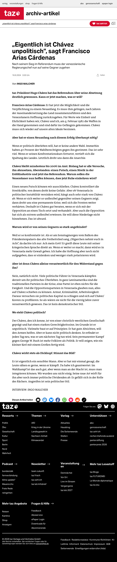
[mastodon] (100, 408)
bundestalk (7, 471)
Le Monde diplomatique (101, 480)
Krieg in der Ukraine (41, 427)
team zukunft (37, 471)
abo (92, 422)
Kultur (5, 436)
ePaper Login (37, 519)
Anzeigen (7, 524)
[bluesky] (106, 408)
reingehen (7, 492)
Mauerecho (7, 484)
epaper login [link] (107, 3)
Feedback (36, 510)
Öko (4, 427)
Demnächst (66, 472)
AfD (33, 422)
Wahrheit (6, 453)
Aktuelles (65, 422)
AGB (108, 544)
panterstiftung (97, 440)
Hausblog (65, 427)
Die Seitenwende (69, 431)
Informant (74, 544)
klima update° (8, 479)
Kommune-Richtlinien (100, 539)
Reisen (5, 511)
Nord (4, 449)
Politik (5, 422)
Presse (64, 440)
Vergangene (67, 486)
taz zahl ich (95, 431)
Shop (4, 520)
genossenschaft (98, 427)
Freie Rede (7, 488)
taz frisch (35, 475)
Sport (5, 440)
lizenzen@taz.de (42, 543)
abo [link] (82, 3)
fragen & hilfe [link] (37, 3)
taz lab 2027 (66, 490)
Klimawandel (37, 440)
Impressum (99, 544)
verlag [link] (4, 3)
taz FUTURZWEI (97, 476)
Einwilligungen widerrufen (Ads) (90, 548)
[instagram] (113, 408)
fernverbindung (9, 475)
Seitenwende (67, 548)
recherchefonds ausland (102, 436)
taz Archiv (94, 485)
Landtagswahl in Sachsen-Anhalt (39, 433)
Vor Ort (64, 477)
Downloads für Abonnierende (38, 525)
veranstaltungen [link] (16, 3)
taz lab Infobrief (39, 484)
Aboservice (37, 515)
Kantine (6, 515)
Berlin (5, 444)
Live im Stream (68, 481)
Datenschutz (86, 544)
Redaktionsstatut (80, 539)
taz (10, 406)
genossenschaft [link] (93, 3)
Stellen (64, 436)
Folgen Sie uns (89, 406)
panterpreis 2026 (98, 444)
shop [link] (27, 3)
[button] (113, 23)
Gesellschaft (8, 431)
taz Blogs (94, 472)
